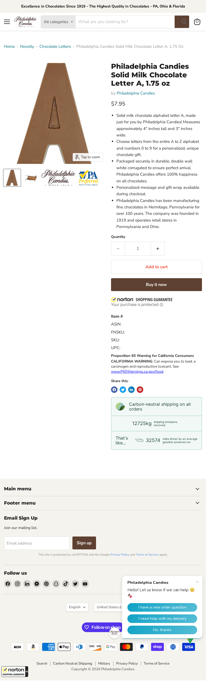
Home (9, 46)
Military (104, 663)
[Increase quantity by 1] (158, 249)
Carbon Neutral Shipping (72, 663)
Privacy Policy (120, 555)
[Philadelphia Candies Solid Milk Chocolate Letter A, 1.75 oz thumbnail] (12, 177)
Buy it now (156, 285)
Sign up (84, 543)
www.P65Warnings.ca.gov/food (137, 371)
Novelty (27, 46)
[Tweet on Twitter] (123, 389)
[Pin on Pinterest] (140, 389)
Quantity (118, 237)
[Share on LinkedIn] (131, 389)
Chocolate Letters (55, 46)
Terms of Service (147, 555)
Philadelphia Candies (136, 93)
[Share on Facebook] (114, 389)
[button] (14, 671)
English (74, 607)
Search (41, 663)
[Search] (182, 22)
